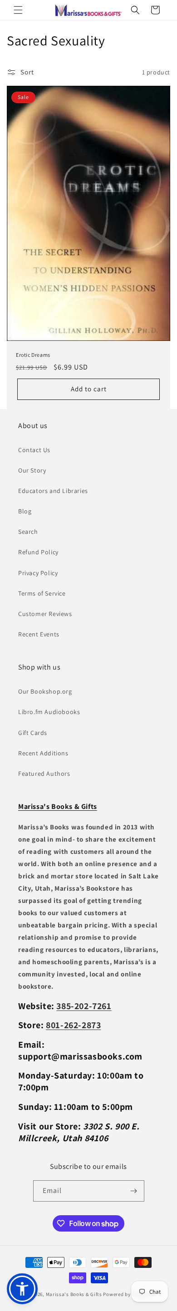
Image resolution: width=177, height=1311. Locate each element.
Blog (24, 511)
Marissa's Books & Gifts (74, 1294)
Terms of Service (42, 593)
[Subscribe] (134, 1191)
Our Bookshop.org (45, 691)
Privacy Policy (38, 573)
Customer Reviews (45, 614)
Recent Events (38, 634)
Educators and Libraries (53, 491)
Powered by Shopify (126, 1294)
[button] (18, 10)
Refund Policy (38, 552)
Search (28, 531)
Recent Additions (43, 753)
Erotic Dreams (33, 354)
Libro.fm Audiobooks (49, 712)
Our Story (32, 470)
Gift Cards (32, 733)
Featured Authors (44, 773)
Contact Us (34, 450)
